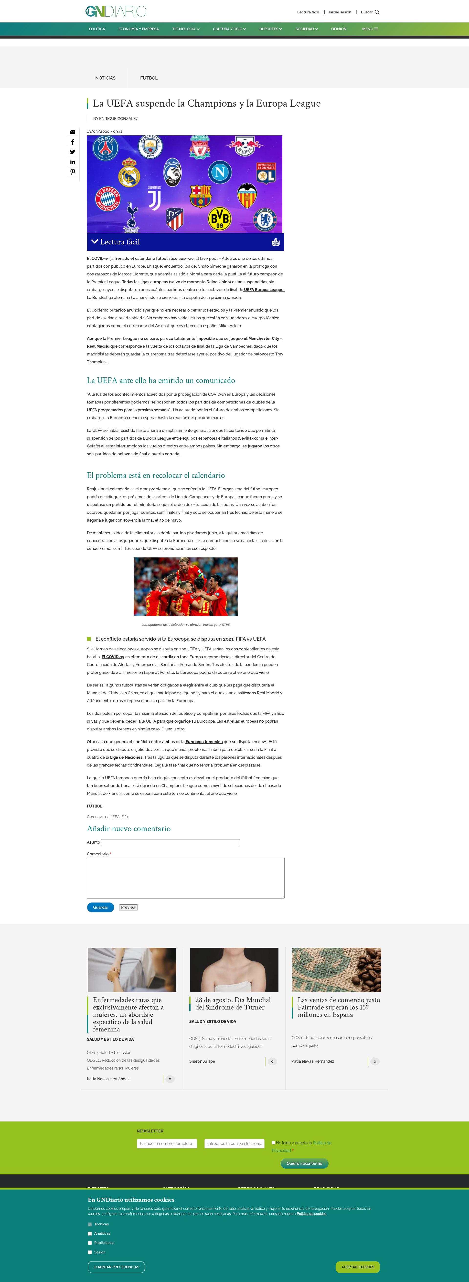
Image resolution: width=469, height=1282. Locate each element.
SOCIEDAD (305, 29)
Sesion (100, 1252)
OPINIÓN (339, 29)
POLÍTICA (97, 29)
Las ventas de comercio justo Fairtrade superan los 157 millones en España (339, 1008)
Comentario (98, 854)
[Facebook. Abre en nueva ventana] (72, 142)
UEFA (114, 817)
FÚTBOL (149, 78)
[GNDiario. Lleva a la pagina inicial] (115, 11)
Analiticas (102, 1233)
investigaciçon (250, 1046)
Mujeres (132, 1068)
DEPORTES (269, 29)
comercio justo (305, 1045)
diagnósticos (200, 1046)
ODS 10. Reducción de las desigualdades (123, 1060)
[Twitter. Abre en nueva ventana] (72, 152)
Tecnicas (101, 1224)
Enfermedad (224, 1046)
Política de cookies (311, 1214)
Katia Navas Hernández (108, 1079)
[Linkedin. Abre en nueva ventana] (72, 162)
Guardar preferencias (116, 1267)
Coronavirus (97, 817)
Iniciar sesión (340, 12)
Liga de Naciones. (126, 757)
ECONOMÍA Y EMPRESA (138, 29)
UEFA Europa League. (264, 289)
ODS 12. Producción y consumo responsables (332, 1037)
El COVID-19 (113, 657)
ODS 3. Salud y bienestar (108, 1052)
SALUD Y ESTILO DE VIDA (110, 1039)
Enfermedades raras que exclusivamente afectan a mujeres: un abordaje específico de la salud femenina (128, 1015)
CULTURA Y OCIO (228, 29)
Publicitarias (104, 1243)
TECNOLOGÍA (184, 29)
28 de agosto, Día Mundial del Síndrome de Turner (233, 1004)
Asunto (93, 842)
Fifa (124, 817)
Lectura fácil (308, 12)
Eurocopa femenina (204, 741)
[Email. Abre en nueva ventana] (72, 132)
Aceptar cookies (357, 1267)
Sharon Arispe (202, 1061)
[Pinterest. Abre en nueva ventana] (72, 172)
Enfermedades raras (105, 1068)
